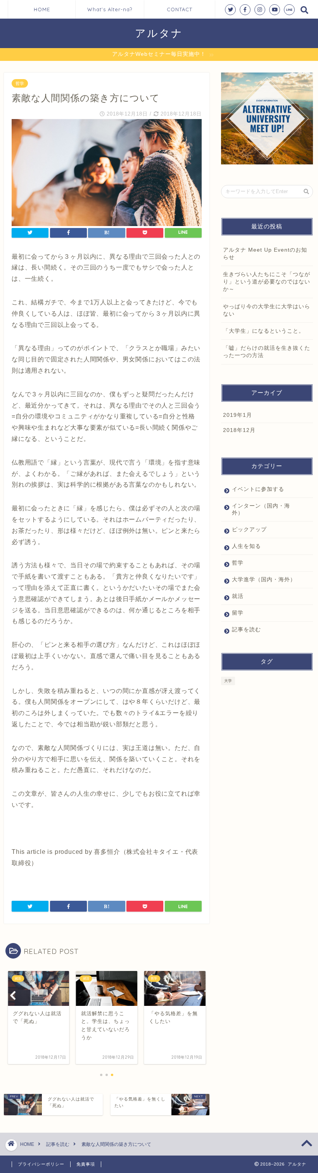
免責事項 (85, 1164)
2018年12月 (239, 430)
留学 (238, 613)
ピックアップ (249, 529)
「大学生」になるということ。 (263, 331)
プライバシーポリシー (41, 1164)
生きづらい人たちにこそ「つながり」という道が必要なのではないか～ (266, 281)
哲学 (20, 83)
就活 (238, 596)
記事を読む (246, 629)
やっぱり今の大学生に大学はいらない (266, 310)
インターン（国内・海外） (261, 509)
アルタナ (159, 33)
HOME (42, 9)
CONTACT (179, 9)
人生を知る (246, 546)
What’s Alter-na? (109, 9)
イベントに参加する (258, 489)
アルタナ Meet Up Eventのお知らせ (265, 253)
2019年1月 (237, 415)
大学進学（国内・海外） (264, 579)
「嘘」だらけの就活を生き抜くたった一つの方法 (266, 351)
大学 (228, 681)
